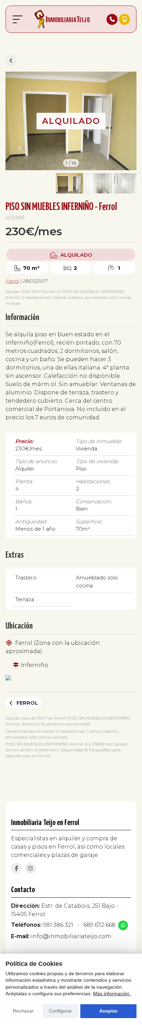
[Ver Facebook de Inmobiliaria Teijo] (16, 868)
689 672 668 (99, 925)
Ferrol (12, 281)
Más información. (112, 993)
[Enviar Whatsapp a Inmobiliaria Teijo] (123, 925)
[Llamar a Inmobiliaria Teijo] (112, 19)
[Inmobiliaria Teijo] (62, 19)
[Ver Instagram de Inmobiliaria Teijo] (30, 868)
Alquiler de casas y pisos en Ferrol (11, 60)
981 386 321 (58, 925)
